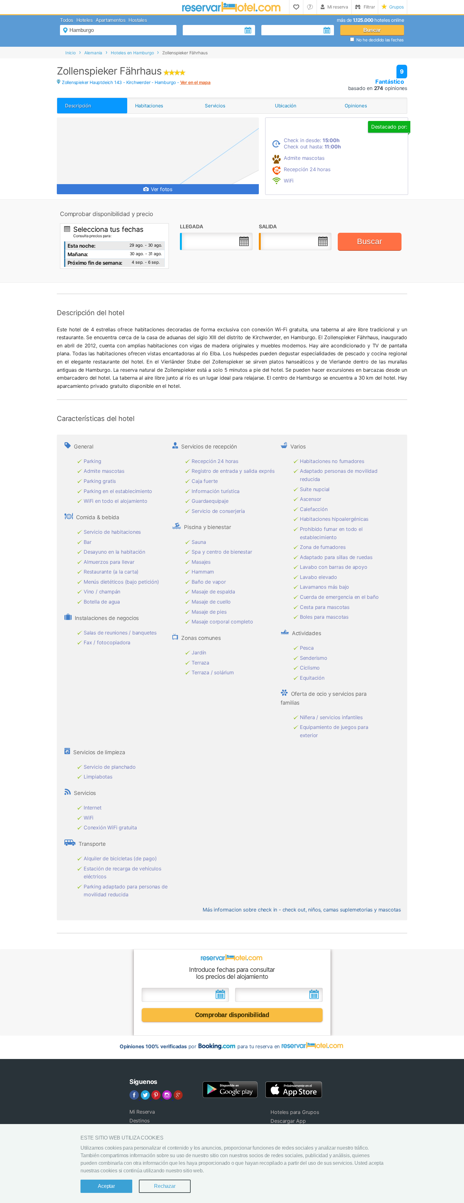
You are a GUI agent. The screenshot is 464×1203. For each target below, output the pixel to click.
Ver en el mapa (195, 82)
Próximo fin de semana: (95, 263)
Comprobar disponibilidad (232, 1014)
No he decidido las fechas (380, 39)
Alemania (93, 52)
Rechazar (164, 1186)
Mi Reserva (142, 1112)
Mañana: (78, 254)
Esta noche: (82, 246)
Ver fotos (160, 189)
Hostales (137, 20)
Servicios (215, 106)
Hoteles (84, 20)
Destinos (139, 1120)
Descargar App (288, 1121)
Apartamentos (110, 20)
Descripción (78, 106)
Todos (66, 20)
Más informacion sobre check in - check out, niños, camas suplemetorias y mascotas (302, 909)
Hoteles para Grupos (295, 1112)
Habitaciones (149, 106)
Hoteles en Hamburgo (132, 52)
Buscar (372, 30)
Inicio (70, 52)
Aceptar (106, 1186)
